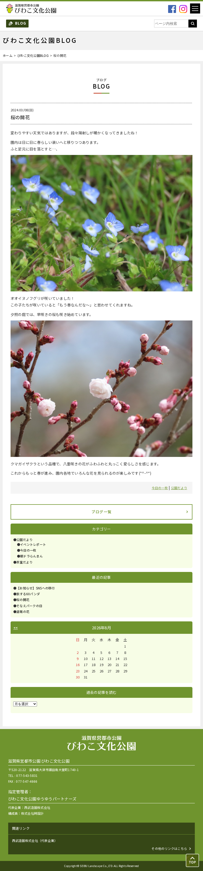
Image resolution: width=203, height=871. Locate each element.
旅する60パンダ (28, 594)
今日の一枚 (160, 487)
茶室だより (24, 562)
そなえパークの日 (29, 605)
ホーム (7, 55)
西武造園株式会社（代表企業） (35, 840)
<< (15, 627)
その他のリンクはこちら (169, 848)
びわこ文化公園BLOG (33, 55)
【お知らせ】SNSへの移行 (35, 588)
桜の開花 (22, 599)
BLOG (20, 23)
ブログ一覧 (101, 511)
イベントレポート (33, 544)
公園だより (179, 487)
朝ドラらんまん (31, 556)
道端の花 (22, 611)
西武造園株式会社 (37, 807)
